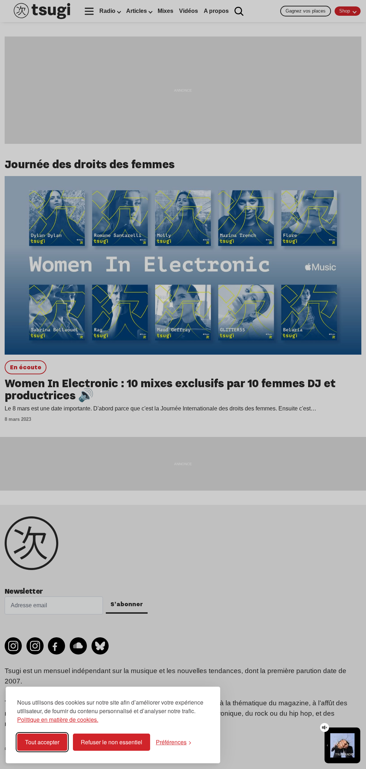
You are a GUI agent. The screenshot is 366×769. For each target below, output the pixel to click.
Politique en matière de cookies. (57, 719)
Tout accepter (42, 742)
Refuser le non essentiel (111, 742)
